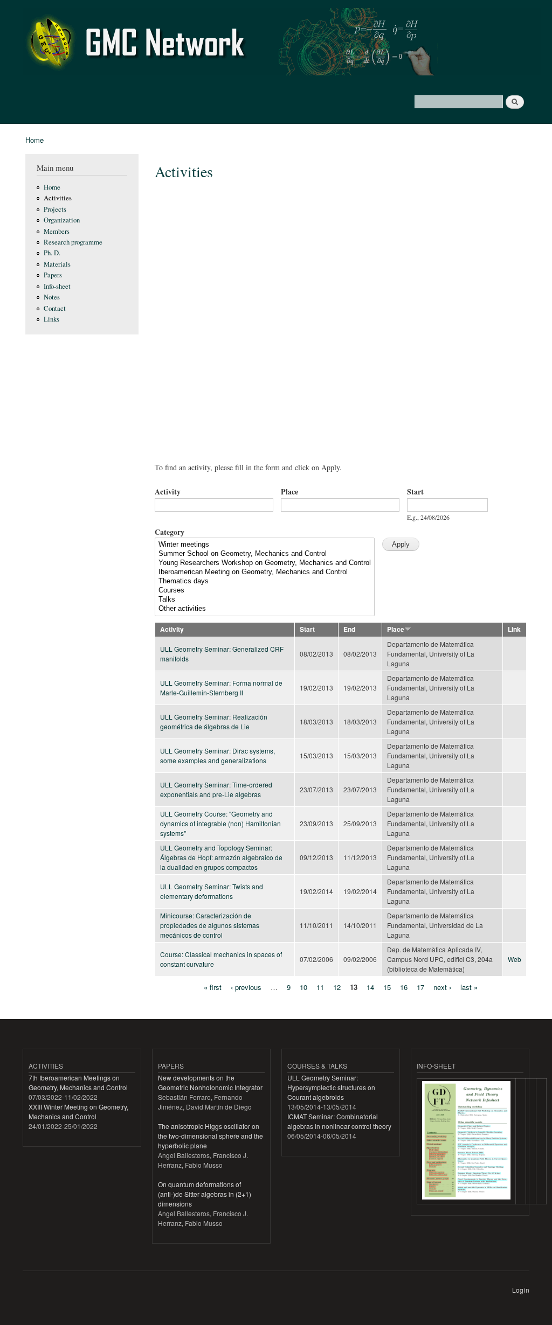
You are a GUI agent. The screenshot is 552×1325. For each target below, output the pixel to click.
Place (289, 491)
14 (370, 987)
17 (420, 987)
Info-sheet (57, 286)
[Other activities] (264, 608)
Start (415, 491)
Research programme (73, 242)
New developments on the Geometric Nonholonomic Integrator (210, 1082)
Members (57, 231)
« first (213, 987)
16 (404, 987)
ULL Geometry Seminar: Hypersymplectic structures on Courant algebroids (331, 1087)
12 (337, 987)
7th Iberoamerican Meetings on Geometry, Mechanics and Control (78, 1082)
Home (34, 140)
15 (387, 987)
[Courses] (264, 590)
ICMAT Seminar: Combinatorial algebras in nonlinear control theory (339, 1121)
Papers (53, 275)
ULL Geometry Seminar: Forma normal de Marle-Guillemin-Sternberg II (221, 687)
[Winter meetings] (264, 544)
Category (169, 532)
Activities (58, 198)
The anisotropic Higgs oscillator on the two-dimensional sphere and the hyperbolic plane (210, 1135)
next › (442, 987)
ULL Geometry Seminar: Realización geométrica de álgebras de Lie (213, 721)
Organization (62, 220)
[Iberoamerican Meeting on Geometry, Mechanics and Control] (264, 572)
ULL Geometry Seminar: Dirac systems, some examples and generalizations (217, 755)
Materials (57, 264)
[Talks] (264, 599)
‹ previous (246, 987)
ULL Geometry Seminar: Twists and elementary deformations (211, 891)
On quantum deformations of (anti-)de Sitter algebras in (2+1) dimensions (204, 1194)
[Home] (283, 43)
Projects (55, 209)
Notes (52, 297)
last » (469, 987)
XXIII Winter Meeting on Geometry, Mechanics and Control (78, 1111)
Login (520, 1289)
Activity (168, 491)
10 (303, 987)
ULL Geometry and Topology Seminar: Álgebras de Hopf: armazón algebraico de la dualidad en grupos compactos (221, 857)
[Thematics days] (264, 581)
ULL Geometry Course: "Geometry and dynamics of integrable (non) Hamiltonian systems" (220, 823)
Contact (55, 308)
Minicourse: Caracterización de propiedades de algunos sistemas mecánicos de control (209, 925)
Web (514, 959)
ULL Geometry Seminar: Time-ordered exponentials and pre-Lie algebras (216, 789)
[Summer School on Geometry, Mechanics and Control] (264, 554)
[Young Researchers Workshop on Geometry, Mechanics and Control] (264, 563)
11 (320, 987)
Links (51, 319)
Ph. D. (52, 252)
